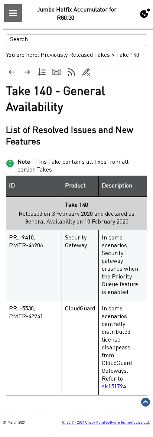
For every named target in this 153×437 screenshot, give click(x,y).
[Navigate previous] (12, 72)
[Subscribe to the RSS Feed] (71, 72)
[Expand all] (42, 72)
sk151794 (114, 387)
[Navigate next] (27, 72)
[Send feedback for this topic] (56, 72)
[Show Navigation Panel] (13, 13)
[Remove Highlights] (86, 72)
